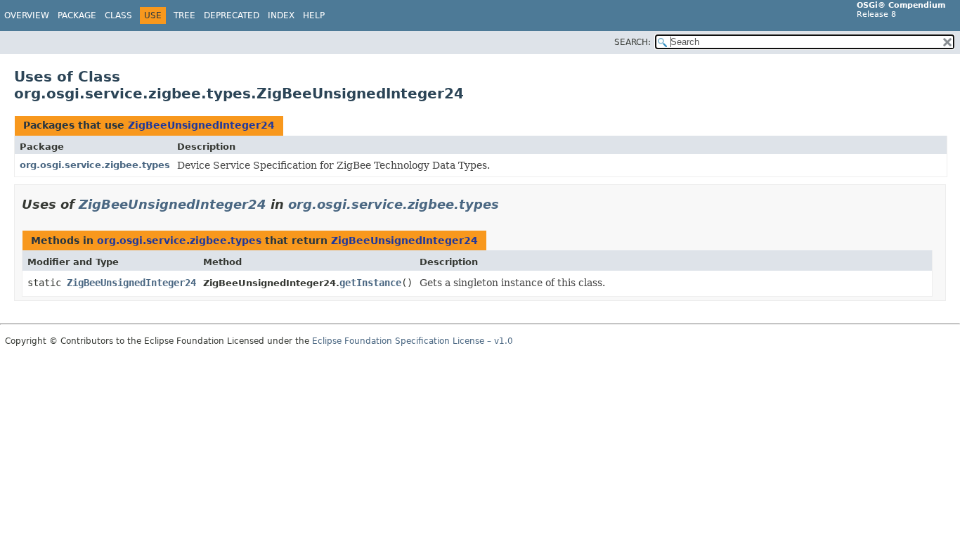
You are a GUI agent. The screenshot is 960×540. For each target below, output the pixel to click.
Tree (184, 15)
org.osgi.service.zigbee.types (95, 165)
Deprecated (231, 15)
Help (314, 15)
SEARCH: (632, 42)
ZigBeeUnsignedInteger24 (201, 125)
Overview (26, 15)
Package (77, 15)
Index (281, 15)
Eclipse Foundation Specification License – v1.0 (412, 341)
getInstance (370, 282)
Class (118, 15)
